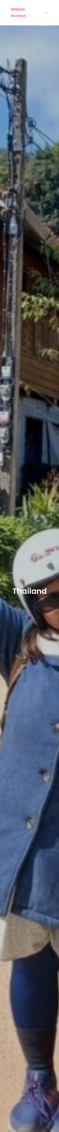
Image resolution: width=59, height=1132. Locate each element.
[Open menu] (46, 13)
